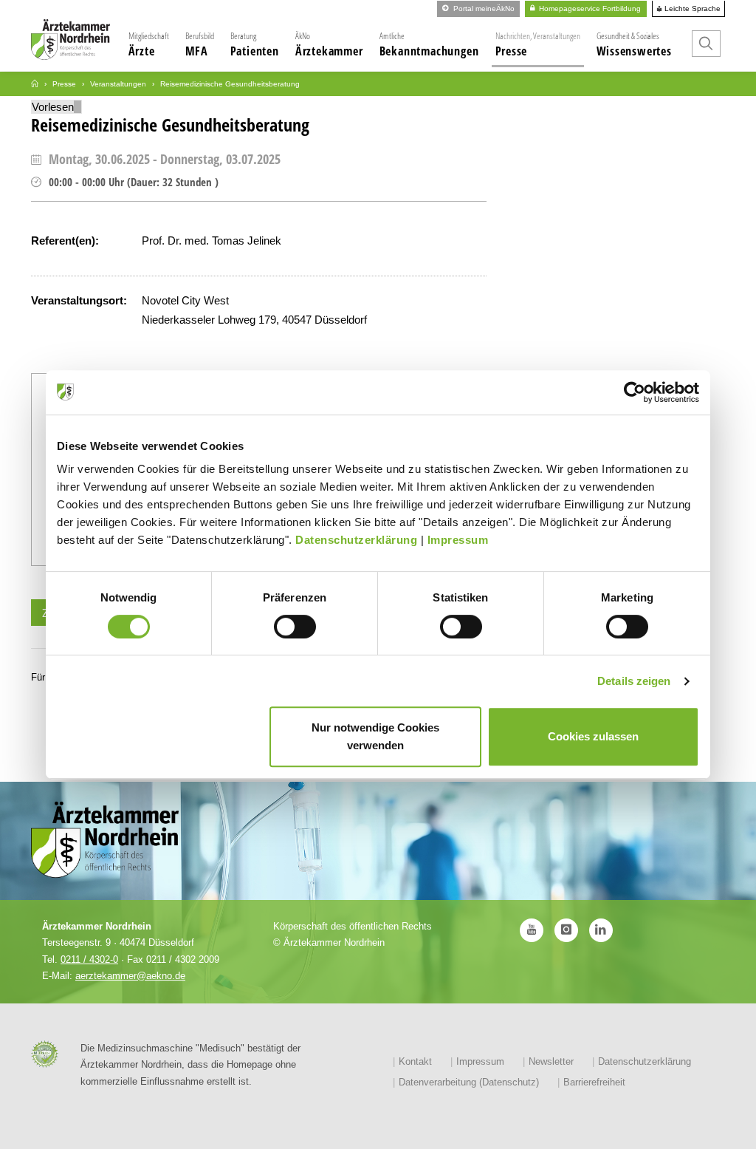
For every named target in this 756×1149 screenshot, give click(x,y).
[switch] (295, 626)
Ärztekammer (329, 44)
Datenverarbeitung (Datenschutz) (469, 1082)
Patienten (254, 44)
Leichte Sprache (691, 9)
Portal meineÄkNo (483, 8)
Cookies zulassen (593, 736)
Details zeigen (633, 681)
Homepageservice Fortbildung (589, 8)
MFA (199, 44)
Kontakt (415, 1061)
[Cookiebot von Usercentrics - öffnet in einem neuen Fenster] (634, 392)
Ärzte (148, 44)
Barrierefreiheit (594, 1082)
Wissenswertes (634, 44)
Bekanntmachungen (429, 44)
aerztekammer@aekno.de (130, 975)
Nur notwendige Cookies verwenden (375, 736)
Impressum (458, 539)
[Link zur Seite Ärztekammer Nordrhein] (34, 84)
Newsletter (551, 1061)
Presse (537, 44)
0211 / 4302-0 (89, 959)
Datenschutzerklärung (356, 539)
